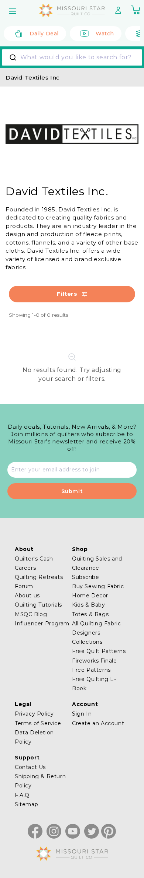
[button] (13, 11)
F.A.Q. (23, 795)
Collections (87, 642)
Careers (25, 568)
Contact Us (30, 767)
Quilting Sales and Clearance (97, 563)
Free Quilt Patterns (99, 651)
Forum (24, 586)
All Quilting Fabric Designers (96, 628)
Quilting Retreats (39, 577)
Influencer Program (42, 623)
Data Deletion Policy (34, 737)
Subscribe (85, 577)
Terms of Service (38, 723)
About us (27, 595)
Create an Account (98, 723)
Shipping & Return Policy (40, 781)
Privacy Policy (34, 713)
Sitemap (26, 804)
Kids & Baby (88, 604)
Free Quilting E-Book (94, 684)
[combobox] (72, 57)
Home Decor (90, 595)
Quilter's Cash (34, 558)
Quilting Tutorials (38, 604)
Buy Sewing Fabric (98, 586)
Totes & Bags (90, 614)
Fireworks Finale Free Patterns (94, 665)
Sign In (82, 713)
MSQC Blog (31, 614)
